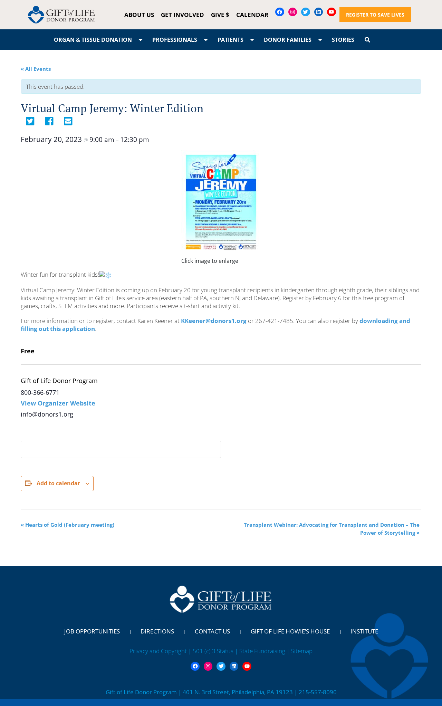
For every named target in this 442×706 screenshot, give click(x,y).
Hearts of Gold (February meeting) (67, 524)
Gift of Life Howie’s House (290, 631)
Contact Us (212, 631)
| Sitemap (300, 651)
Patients (230, 40)
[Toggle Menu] (140, 39)
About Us (139, 15)
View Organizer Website (58, 403)
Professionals (174, 40)
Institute (364, 631)
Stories (343, 40)
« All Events (36, 68)
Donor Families (287, 40)
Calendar (252, 15)
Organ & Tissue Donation (93, 40)
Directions (157, 631)
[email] (68, 123)
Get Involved (182, 15)
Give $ (220, 15)
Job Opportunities (92, 631)
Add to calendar (58, 483)
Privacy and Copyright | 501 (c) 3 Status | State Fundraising (208, 651)
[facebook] (49, 123)
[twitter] (30, 123)
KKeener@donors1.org (214, 321)
